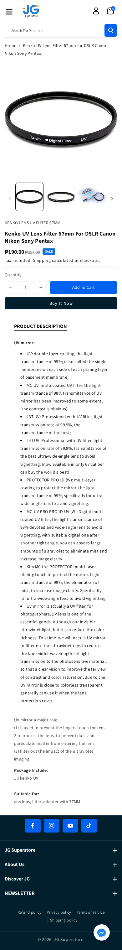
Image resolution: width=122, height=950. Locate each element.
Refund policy (30, 912)
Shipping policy (64, 920)
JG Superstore (68, 939)
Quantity (13, 275)
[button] (9, 12)
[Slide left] (10, 198)
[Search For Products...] (110, 30)
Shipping (42, 260)
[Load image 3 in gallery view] (92, 197)
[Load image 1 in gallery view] (29, 197)
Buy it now (61, 303)
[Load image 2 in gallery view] (61, 197)
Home (10, 45)
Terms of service (91, 912)
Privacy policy (59, 912)
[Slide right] (112, 198)
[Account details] (96, 11)
